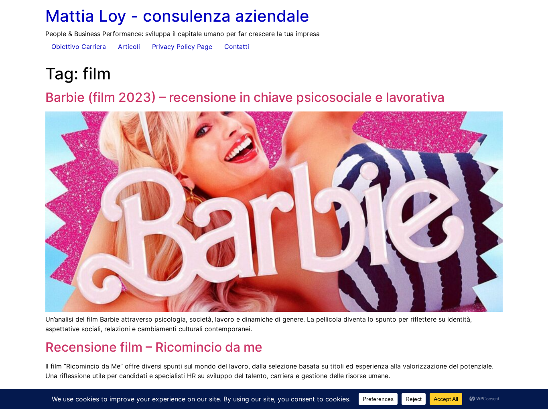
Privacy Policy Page (182, 47)
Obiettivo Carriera (78, 47)
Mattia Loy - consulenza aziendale (177, 16)
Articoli (129, 47)
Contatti (236, 47)
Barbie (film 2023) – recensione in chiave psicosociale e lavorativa (244, 97)
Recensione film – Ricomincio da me (153, 347)
